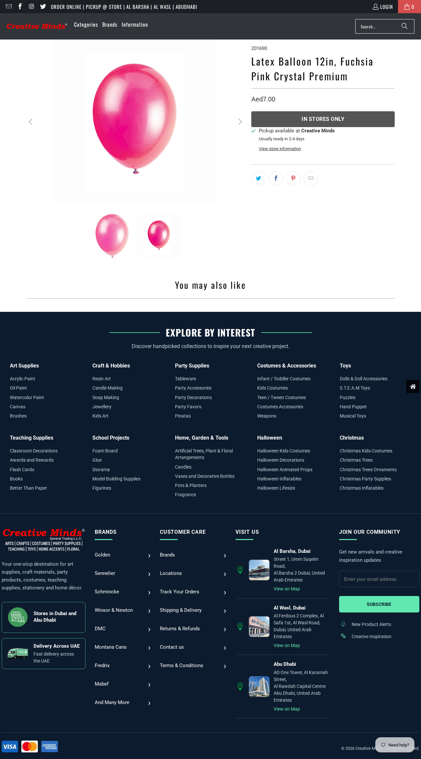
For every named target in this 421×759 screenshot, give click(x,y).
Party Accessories (193, 388)
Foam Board (105, 450)
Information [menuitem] (135, 24)
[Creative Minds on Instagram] (31, 6)
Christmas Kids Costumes (366, 450)
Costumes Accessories (280, 406)
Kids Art (100, 416)
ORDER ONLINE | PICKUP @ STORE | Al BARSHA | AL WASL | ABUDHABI (124, 6)
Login (386, 6)
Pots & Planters (191, 485)
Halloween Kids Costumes (283, 450)
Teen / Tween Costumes (281, 397)
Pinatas (183, 416)
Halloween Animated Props (284, 469)
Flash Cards (22, 469)
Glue (97, 460)
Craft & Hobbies (111, 366)
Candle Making (107, 388)
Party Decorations (193, 397)
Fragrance (185, 494)
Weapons (266, 416)
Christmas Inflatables (362, 488)
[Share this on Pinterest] (293, 178)
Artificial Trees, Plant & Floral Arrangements (204, 454)
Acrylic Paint (22, 378)
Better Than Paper (28, 488)
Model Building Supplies (116, 478)
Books (16, 478)
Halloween (269, 438)
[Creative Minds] (37, 26)
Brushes (18, 416)
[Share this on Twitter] (258, 178)
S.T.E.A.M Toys (355, 388)
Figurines (101, 488)
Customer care (183, 532)
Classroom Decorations (34, 450)
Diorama (101, 469)
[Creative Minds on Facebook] (19, 6)
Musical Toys (353, 416)
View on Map (287, 588)
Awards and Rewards (32, 460)
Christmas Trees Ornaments (368, 469)
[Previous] (31, 122)
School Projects (110, 438)
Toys (345, 366)
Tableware (185, 378)
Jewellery (101, 406)
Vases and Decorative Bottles (205, 476)
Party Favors (188, 406)
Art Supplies (24, 366)
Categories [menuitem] (86, 24)
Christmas (352, 438)
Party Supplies (192, 366)
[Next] (240, 122)
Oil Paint (18, 388)
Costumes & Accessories (286, 366)
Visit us (247, 532)
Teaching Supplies (31, 438)
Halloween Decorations (280, 460)
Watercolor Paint (27, 397)
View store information (280, 148)
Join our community (369, 532)
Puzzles (348, 397)
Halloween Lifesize (276, 488)
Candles (183, 467)
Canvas (17, 406)
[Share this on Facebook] (276, 178)
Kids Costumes (272, 388)
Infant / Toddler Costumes (283, 378)
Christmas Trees (356, 460)
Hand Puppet (353, 406)
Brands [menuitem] (109, 24)
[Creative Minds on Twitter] (42, 6)
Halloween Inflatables (279, 478)
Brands (106, 532)
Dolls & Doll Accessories (363, 378)
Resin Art (101, 378)
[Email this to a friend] (311, 178)
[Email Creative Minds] (8, 6)
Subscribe (379, 604)
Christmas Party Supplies (365, 478)
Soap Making (105, 397)
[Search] (404, 26)
